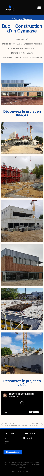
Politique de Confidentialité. (22, 471)
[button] (39, 7)
